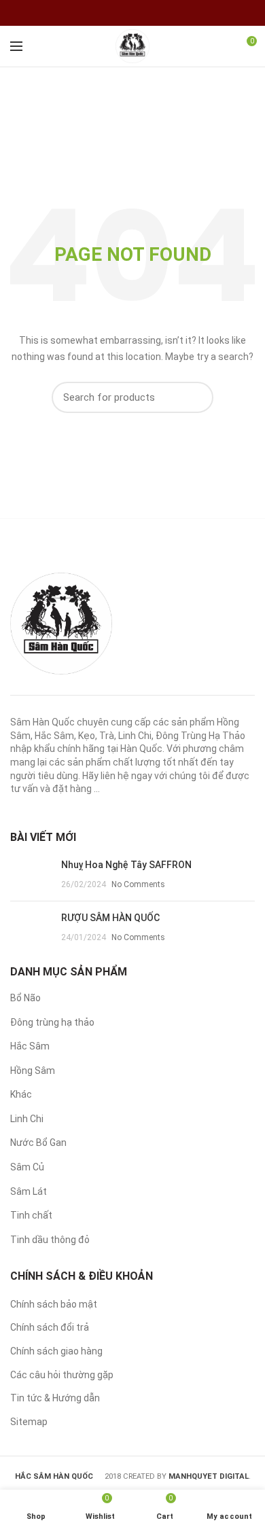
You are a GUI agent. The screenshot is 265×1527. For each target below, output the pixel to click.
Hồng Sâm (32, 1070)
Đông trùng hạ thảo (52, 1022)
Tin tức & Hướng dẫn (55, 1398)
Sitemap (29, 1421)
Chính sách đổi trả (49, 1327)
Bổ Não (25, 997)
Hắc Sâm (30, 1046)
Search (195, 397)
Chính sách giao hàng (56, 1351)
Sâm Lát (28, 1191)
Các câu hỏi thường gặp (61, 1374)
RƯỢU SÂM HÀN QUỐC (110, 917)
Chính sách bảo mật (53, 1304)
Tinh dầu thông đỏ (50, 1239)
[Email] (140, 13)
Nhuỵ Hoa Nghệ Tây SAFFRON (126, 864)
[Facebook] (124, 13)
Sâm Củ (27, 1167)
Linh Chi (26, 1118)
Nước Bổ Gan (38, 1142)
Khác (21, 1094)
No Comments (138, 884)
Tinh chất (31, 1215)
